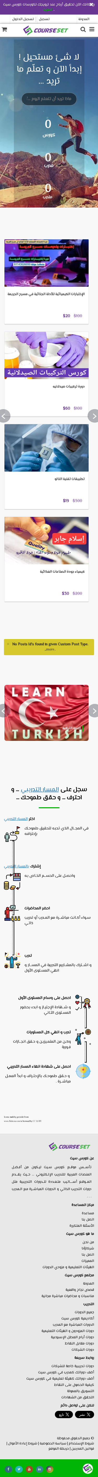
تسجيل (44, 19)
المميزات (88, 1261)
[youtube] (29, 1469)
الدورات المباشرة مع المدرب (73, 1325)
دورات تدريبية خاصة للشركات (72, 1366)
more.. (51, 650)
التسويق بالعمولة (80, 1391)
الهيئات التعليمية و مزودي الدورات (68, 1267)
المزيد (16, 231)
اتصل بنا (88, 1220)
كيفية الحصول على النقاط (74, 1385)
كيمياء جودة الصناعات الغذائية (62, 571)
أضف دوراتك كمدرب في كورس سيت (66, 1372)
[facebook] (8, 1469)
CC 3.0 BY (37, 1121)
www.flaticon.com (12, 1121)
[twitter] (19, 1469)
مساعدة (88, 1213)
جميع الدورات (84, 1312)
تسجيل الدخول (23, 19)
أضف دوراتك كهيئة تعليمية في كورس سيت (60, 1379)
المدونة (83, 19)
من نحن (88, 1242)
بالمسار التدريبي (16, 866)
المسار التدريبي (40, 789)
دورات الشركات (83, 1350)
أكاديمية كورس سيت (77, 1319)
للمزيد (47, 10)
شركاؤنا (88, 1248)
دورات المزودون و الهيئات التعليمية (68, 1331)
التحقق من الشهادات (77, 1397)
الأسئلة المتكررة (82, 1226)
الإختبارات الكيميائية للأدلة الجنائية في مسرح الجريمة (46, 294)
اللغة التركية (71, 728)
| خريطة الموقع (60, 1448)
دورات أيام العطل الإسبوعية (72, 1337)
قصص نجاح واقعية (80, 1290)
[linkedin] (39, 1469)
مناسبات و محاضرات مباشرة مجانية (68, 1296)
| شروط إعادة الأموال (23, 1443)
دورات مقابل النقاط (79, 1344)
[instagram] (49, 1469)
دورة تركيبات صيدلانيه (69, 386)
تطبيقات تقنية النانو (70, 479)
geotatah (20, 1117)
